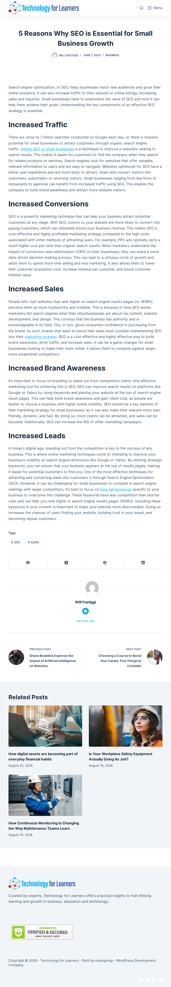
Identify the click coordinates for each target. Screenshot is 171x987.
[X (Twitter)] (66, 563)
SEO (15, 542)
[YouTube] (161, 979)
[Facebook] (28, 563)
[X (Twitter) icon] (85, 611)
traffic (33, 542)
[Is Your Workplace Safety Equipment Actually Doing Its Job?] (126, 726)
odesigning (104, 960)
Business (112, 55)
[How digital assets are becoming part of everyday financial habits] (45, 726)
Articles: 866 (85, 621)
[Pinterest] (105, 563)
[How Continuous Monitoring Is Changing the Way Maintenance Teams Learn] (45, 795)
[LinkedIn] (143, 563)
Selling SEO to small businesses (47, 149)
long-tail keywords (116, 489)
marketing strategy (41, 336)
